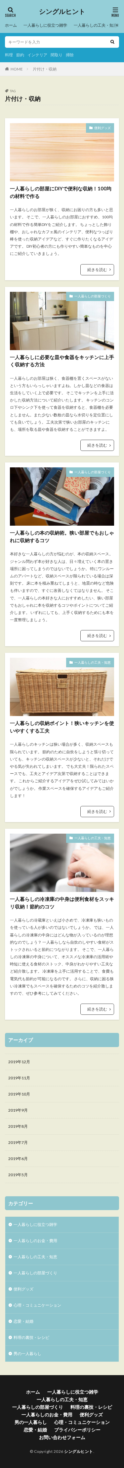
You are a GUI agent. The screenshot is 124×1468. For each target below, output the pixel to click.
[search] (112, 42)
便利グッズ (102, 128)
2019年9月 (18, 1110)
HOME (17, 69)
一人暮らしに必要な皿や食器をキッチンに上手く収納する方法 (62, 361)
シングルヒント (62, 11)
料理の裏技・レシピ (31, 1337)
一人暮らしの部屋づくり (92, 296)
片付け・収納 (45, 69)
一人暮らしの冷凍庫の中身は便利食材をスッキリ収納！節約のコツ (62, 902)
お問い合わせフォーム (62, 1437)
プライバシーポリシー (77, 1429)
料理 (9, 54)
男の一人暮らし (27, 1353)
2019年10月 (19, 1094)
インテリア (37, 54)
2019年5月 (18, 1174)
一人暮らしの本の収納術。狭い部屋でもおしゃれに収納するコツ (62, 536)
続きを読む (97, 269)
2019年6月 (18, 1158)
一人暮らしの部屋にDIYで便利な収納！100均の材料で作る (60, 192)
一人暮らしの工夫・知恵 (95, 25)
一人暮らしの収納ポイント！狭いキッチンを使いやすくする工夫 (62, 727)
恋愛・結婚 (23, 1321)
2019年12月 (19, 1061)
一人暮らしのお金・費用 (35, 1240)
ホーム (11, 25)
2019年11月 (19, 1077)
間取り (56, 54)
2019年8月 (18, 1126)
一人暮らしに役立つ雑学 (45, 25)
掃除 (70, 54)
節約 (20, 54)
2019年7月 (18, 1142)
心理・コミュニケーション (37, 1305)
